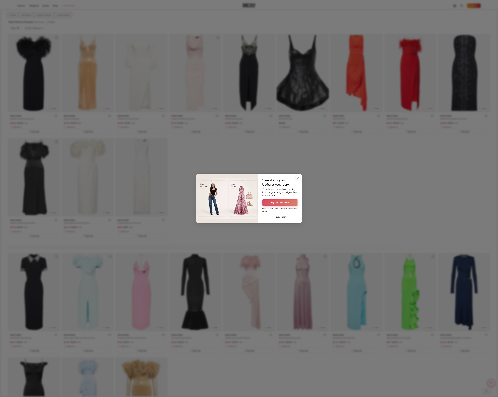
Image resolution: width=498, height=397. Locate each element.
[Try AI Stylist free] (227, 198)
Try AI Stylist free (280, 202)
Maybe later (280, 217)
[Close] (298, 177)
